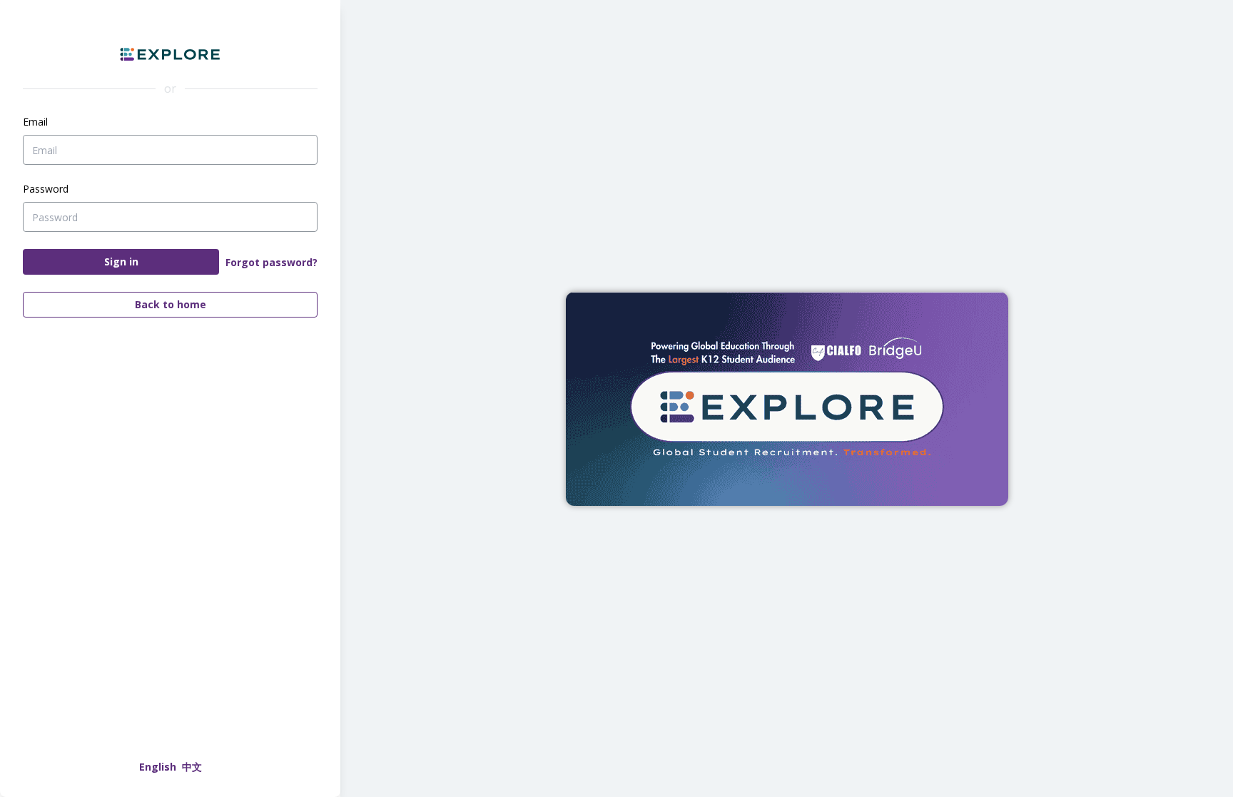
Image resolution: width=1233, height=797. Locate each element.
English (157, 766)
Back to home (170, 304)
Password (45, 189)
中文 (192, 766)
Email (35, 121)
